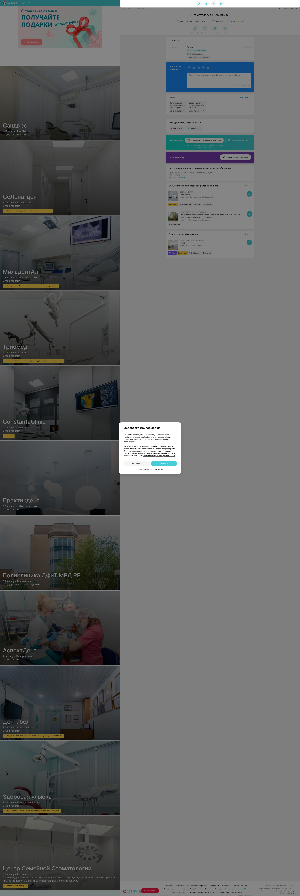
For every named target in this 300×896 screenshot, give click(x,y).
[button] (206, 4)
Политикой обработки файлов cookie (159, 456)
